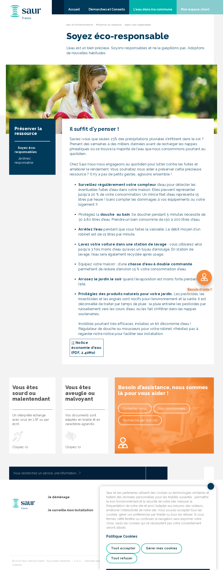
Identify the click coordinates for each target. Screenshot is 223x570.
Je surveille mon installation (70, 510)
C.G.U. (78, 560)
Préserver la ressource (109, 25)
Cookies (17, 564)
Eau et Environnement (79, 25)
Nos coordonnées (171, 408)
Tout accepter (123, 548)
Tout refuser (121, 558)
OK (156, 473)
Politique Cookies (121, 536)
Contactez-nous (135, 408)
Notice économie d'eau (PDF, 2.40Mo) (86, 348)
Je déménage (59, 497)
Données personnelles (98, 560)
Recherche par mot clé (140, 420)
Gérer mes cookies (161, 548)
